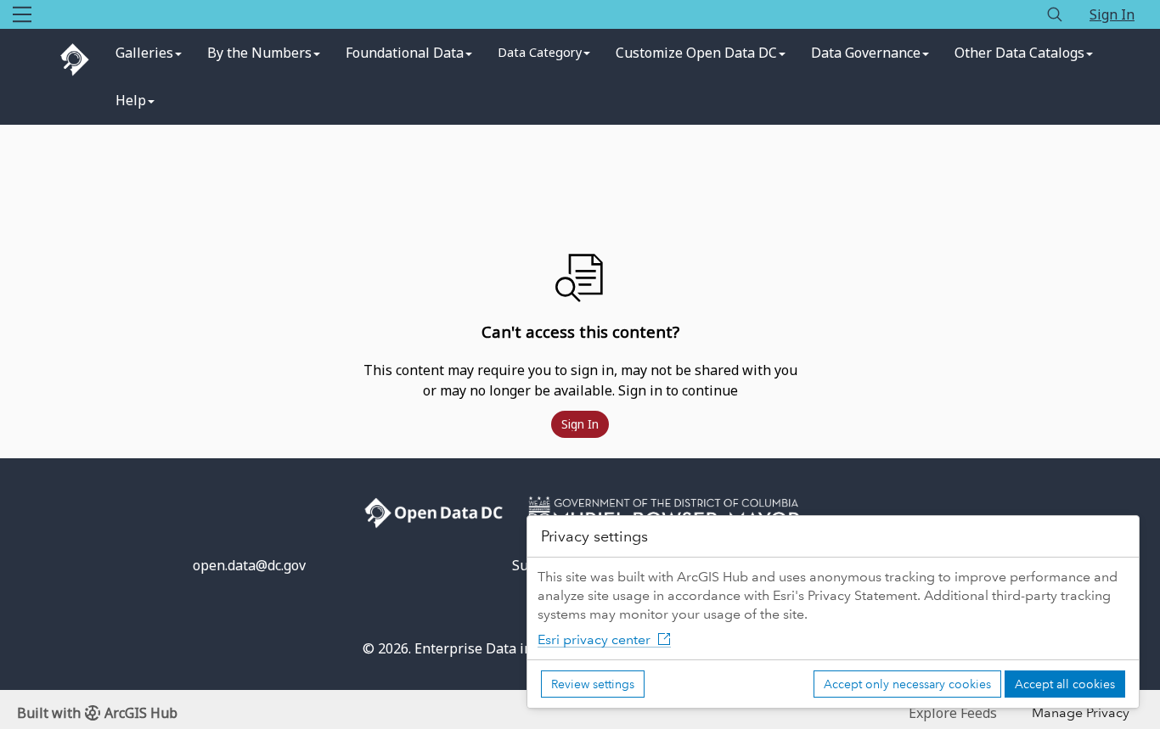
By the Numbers (259, 52)
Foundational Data (405, 52)
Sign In (1112, 14)
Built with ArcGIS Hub (97, 713)
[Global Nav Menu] (22, 14)
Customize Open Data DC (696, 52)
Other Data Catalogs (1019, 52)
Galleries (144, 52)
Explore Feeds (953, 713)
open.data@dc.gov (249, 565)
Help (130, 100)
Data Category (540, 52)
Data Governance (866, 52)
